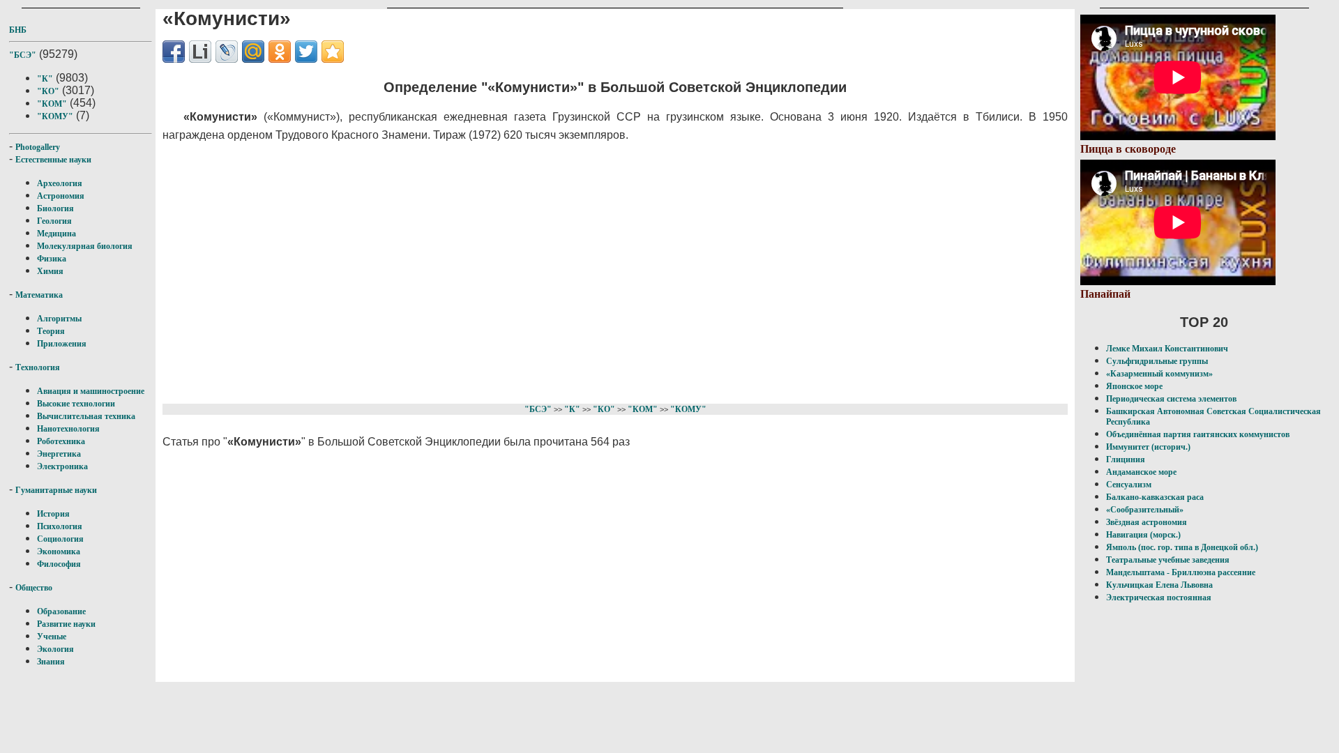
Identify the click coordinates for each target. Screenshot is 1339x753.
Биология (55, 208)
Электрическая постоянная (1158, 597)
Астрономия (60, 196)
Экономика (58, 551)
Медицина (56, 233)
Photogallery (37, 147)
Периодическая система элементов (1171, 399)
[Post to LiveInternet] (200, 51)
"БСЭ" (22, 55)
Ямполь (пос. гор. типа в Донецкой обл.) (1182, 547)
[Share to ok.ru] (279, 51)
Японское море (1134, 386)
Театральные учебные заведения (1168, 560)
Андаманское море (1141, 472)
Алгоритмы (59, 319)
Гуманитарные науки (56, 490)
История (53, 514)
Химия (50, 271)
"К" (45, 79)
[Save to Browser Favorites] (332, 51)
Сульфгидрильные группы (1157, 361)
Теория (51, 331)
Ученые (51, 636)
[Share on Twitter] (306, 51)
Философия (59, 564)
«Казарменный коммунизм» (1159, 374)
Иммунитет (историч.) (1148, 447)
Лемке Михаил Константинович (1167, 348)
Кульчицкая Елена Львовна (1159, 585)
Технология (37, 367)
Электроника (62, 466)
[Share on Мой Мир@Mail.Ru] (253, 51)
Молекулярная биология (85, 246)
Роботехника (61, 441)
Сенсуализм (1128, 484)
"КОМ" (52, 104)
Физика (51, 259)
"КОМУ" (55, 116)
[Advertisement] (539, 270)
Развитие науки (66, 624)
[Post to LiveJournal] (226, 51)
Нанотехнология (68, 429)
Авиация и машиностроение (90, 391)
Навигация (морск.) (1143, 535)
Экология (55, 649)
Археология (59, 183)
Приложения (61, 344)
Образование (61, 611)
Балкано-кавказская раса (1155, 497)
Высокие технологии (76, 404)
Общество (33, 588)
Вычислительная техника (86, 416)
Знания (51, 662)
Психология (59, 526)
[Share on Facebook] (173, 51)
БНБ (18, 30)
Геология (54, 221)
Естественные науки (53, 160)
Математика (39, 295)
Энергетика (59, 454)
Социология (60, 539)
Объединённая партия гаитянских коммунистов (1197, 434)
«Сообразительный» (1144, 510)
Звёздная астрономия (1146, 522)
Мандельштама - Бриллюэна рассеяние (1180, 572)
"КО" (48, 91)
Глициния (1125, 459)
